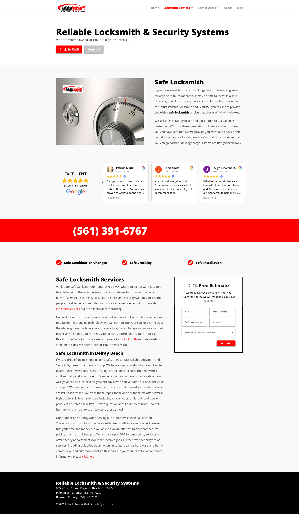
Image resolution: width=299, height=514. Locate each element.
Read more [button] (113, 197)
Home (155, 8)
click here (88, 456)
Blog (240, 8)
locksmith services (68, 309)
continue (225, 343)
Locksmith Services (177, 8)
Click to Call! (69, 49)
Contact (94, 49)
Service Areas (207, 8)
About (228, 8)
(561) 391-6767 (110, 231)
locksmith (130, 339)
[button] (103, 182)
